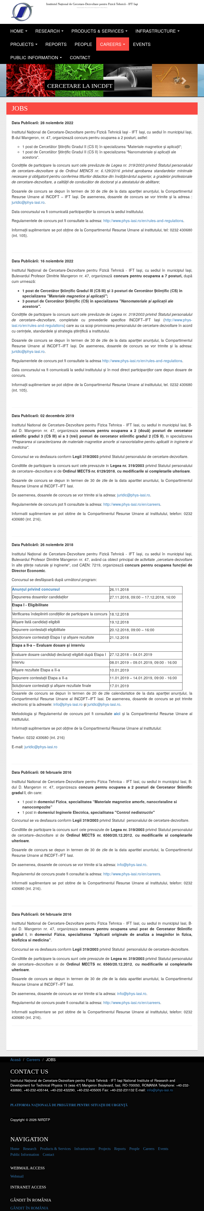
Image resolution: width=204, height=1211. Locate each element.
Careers (114, 46)
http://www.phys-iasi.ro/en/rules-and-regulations (143, 220)
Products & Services (100, 32)
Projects (25, 46)
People (83, 44)
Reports (56, 44)
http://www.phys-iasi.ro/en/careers (131, 504)
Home (20, 32)
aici (117, 713)
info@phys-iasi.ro (68, 704)
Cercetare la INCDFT (79, 86)
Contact (80, 57)
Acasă (15, 1059)
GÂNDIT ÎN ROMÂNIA (29, 1208)
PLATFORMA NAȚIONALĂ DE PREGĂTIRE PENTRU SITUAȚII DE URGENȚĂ (69, 1105)
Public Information (37, 59)
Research (50, 32)
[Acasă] (22, 12)
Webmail (17, 1176)
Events (142, 44)
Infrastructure (158, 32)
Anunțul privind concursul (36, 589)
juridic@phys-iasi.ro (28, 202)
